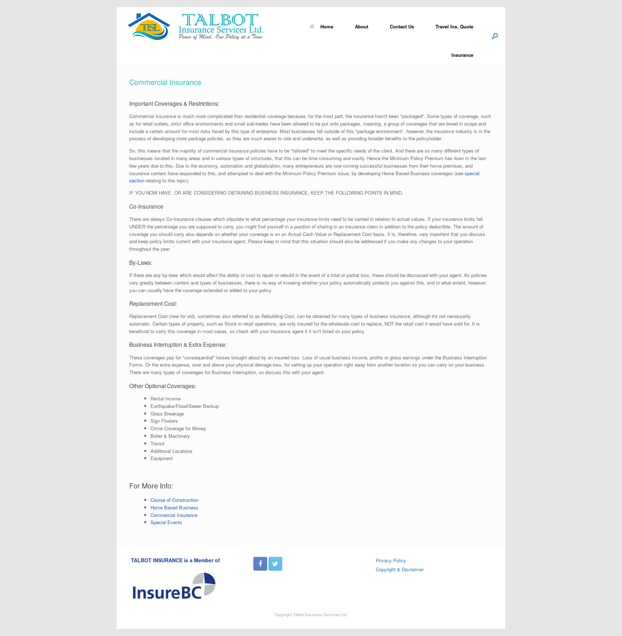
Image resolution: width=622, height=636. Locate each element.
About (361, 26)
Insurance (462, 54)
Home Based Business (174, 507)
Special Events (166, 522)
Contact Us (402, 26)
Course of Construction (174, 499)
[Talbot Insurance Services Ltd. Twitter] (275, 564)
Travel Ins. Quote (454, 26)
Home (326, 26)
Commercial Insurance (173, 515)
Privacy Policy (391, 560)
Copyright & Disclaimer (400, 569)
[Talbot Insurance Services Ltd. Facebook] (260, 564)
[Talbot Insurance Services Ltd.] (199, 26)
